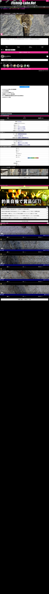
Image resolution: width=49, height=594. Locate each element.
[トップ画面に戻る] (24, 4)
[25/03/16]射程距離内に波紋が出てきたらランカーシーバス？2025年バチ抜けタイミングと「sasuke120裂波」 (20, 215)
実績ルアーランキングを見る (23, 142)
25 (19, 173)
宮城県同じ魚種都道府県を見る (23, 137)
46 (26, 173)
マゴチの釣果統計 (5, 90)
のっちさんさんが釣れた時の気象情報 (9, 89)
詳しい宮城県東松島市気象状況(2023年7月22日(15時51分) (12, 95)
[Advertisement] (24, 11)
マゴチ (2, 235)
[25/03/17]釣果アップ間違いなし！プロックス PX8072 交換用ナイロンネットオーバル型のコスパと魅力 (19, 213)
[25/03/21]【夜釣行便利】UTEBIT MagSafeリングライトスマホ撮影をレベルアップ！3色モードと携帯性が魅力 (20, 211)
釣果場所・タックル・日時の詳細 (8, 94)
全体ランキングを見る (21, 128)
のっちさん (7, 56)
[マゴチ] (24, 25)
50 (11, 173)
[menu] (0, 1)
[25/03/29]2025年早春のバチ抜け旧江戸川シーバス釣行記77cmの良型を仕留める (15, 209)
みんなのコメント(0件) (6, 97)
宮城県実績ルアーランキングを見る (24, 144)
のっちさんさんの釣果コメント (8, 92)
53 (4, 173)
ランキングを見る (21, 130)
